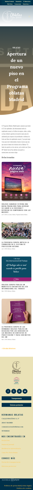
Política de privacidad (12, 486)
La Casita (10, 214)
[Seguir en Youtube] (25, 391)
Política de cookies (24, 488)
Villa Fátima (9, 4)
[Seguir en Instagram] (19, 391)
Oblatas (17, 47)
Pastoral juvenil (8, 444)
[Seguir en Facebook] (8, 391)
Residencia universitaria (11, 448)
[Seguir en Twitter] (13, 391)
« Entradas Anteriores (8, 348)
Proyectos (6, 440)
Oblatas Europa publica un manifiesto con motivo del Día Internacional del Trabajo (15, 287)
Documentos (18, 1)
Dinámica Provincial (9, 1)
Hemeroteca (26, 4)
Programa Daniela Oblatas (21, 214)
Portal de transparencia (11, 462)
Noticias (9, 249)
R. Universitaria (26, 1)
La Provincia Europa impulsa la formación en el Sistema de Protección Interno (15, 244)
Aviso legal (26, 486)
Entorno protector (16, 405)
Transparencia (17, 4)
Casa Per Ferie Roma (10, 453)
